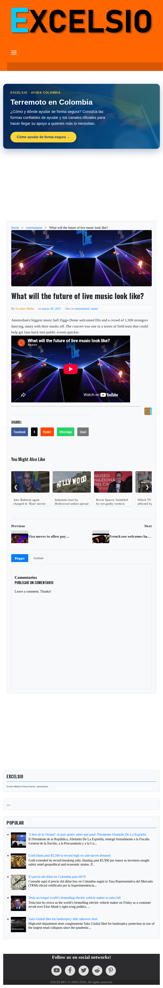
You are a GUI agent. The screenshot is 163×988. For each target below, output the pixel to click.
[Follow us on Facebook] (70, 971)
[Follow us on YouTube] (56, 971)
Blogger (20, 558)
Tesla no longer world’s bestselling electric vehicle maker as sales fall (74, 897)
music (94, 308)
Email (83, 431)
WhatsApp (65, 431)
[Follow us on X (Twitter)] (84, 971)
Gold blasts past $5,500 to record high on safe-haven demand (69, 855)
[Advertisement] (81, 185)
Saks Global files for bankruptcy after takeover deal (62, 919)
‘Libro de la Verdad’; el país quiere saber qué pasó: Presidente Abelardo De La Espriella (87, 834)
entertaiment (81, 308)
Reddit (47, 431)
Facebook (19, 431)
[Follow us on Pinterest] (111, 971)
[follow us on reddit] (97, 971)
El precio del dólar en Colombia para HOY (57, 876)
